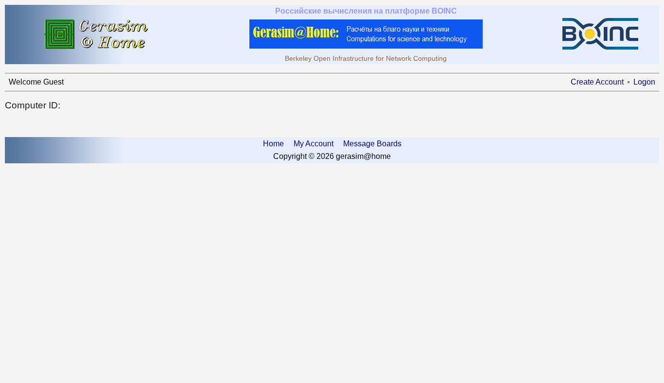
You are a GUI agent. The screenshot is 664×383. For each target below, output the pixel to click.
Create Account (597, 82)
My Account (313, 143)
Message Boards (372, 143)
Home (273, 143)
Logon (644, 82)
